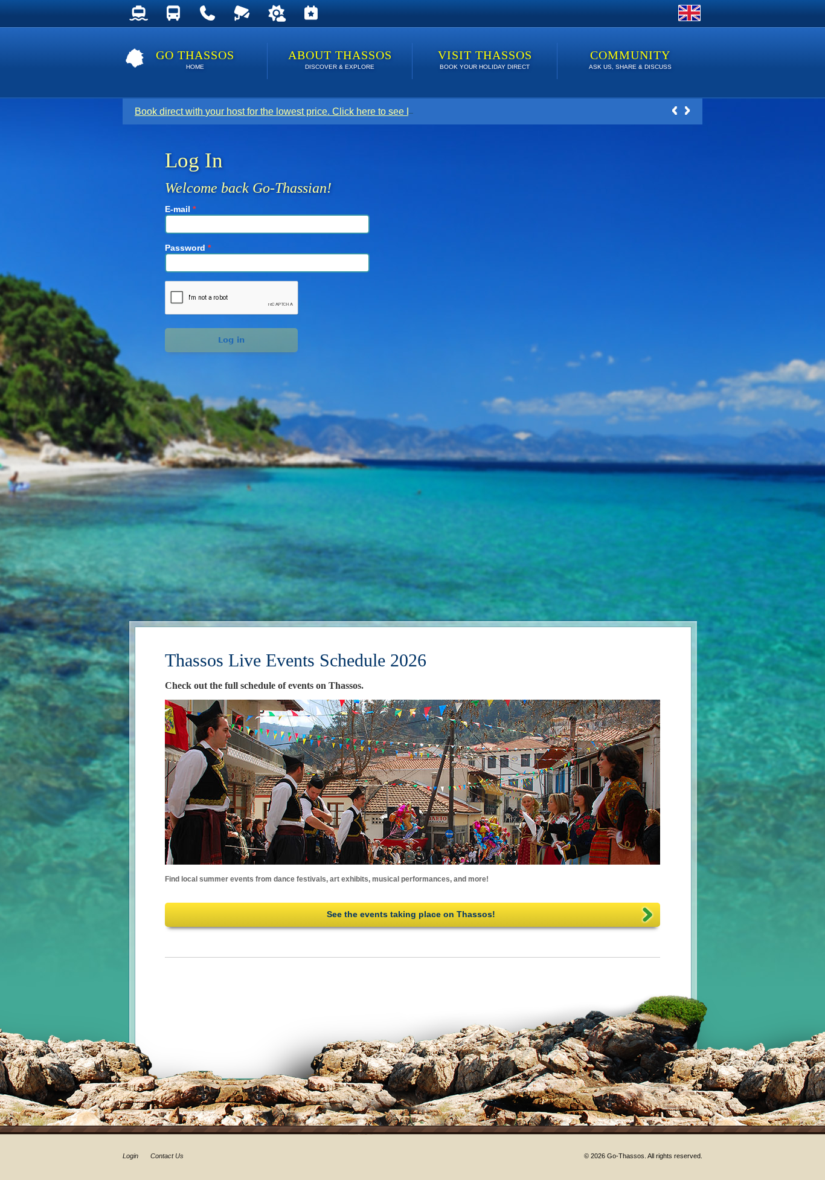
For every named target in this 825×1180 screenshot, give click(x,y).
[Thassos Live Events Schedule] (311, 13)
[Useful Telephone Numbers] (207, 13)
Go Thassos (195, 59)
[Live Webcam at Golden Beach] (242, 13)
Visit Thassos (485, 59)
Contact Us (167, 1155)
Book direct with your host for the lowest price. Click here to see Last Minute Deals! (310, 111)
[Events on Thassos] (412, 782)
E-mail (180, 209)
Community (630, 59)
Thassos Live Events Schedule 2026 (295, 660)
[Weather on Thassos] (276, 13)
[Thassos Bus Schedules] (173, 13)
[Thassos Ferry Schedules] (139, 13)
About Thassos (340, 59)
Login (130, 1155)
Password (188, 248)
